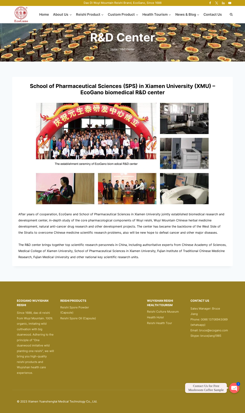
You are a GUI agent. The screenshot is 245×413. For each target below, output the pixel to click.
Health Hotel (155, 317)
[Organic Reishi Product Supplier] (21, 14)
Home (44, 14)
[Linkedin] (223, 3)
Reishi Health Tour (159, 323)
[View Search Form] (229, 14)
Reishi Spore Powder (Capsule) (74, 310)
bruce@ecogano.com (213, 330)
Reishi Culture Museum (163, 311)
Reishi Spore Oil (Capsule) (78, 318)
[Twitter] (217, 3)
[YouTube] (230, 3)
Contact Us (212, 14)
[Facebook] (210, 3)
